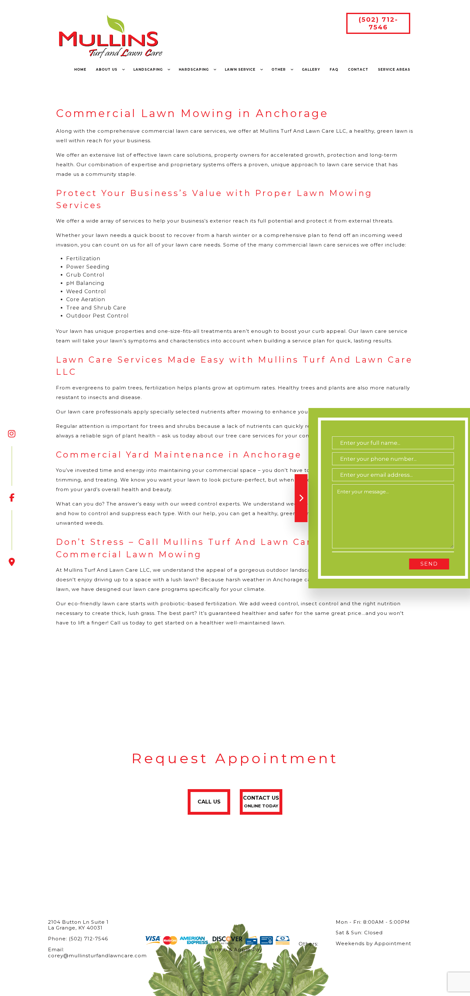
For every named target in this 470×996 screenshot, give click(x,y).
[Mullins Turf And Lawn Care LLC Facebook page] (12, 474)
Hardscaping (194, 69)
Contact (358, 69)
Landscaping (148, 69)
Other (278, 69)
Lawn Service (240, 69)
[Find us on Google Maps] (12, 538)
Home (80, 69)
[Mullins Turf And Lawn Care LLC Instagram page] (12, 434)
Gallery (311, 69)
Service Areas (394, 69)
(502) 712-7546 (378, 23)
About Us (106, 69)
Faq (334, 69)
